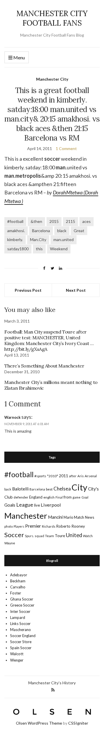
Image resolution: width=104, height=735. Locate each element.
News (89, 517)
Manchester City (52, 79)
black (61, 230)
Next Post (76, 290)
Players (19, 526)
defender (21, 497)
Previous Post (28, 290)
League (24, 504)
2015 (54, 221)
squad (39, 536)
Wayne (9, 543)
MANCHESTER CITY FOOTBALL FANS (52, 18)
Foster (15, 593)
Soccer (14, 535)
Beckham (17, 581)
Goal (84, 497)
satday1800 (18, 248)
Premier (33, 525)
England (35, 497)
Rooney (78, 526)
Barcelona (41, 230)
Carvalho (17, 587)
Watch (88, 536)
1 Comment (66, 148)
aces (86, 221)
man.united (63, 239)
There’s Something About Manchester (44, 366)
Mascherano (20, 629)
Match (79, 517)
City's (93, 488)
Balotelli (20, 488)
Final (59, 497)
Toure (60, 535)
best (49, 489)
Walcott (16, 653)
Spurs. (29, 536)
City (79, 487)
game (77, 497)
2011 (63, 475)
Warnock (12, 417)
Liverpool (51, 504)
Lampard (17, 617)
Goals (9, 504)
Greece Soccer (22, 605)
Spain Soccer (20, 647)
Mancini (55, 517)
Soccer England (23, 635)
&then (36, 221)
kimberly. (15, 239)
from (68, 497)
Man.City (38, 239)
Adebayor (18, 575)
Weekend (59, 248)
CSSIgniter (78, 723)
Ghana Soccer (21, 599)
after (73, 476)
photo (8, 526)
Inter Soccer (20, 611)
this (39, 248)
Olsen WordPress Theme (39, 723)
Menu (18, 57)
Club (8, 497)
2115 (70, 221)
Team (49, 536)
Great (79, 230)
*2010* (52, 476)
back (7, 489)
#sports (40, 476)
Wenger (16, 660)
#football (15, 221)
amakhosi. (16, 230)
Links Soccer (20, 623)
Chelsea (62, 489)
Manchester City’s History (52, 682)
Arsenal (91, 476)
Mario (68, 517)
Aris (80, 476)
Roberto (63, 526)
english (49, 497)
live (37, 505)
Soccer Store (20, 641)
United (74, 535)
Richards (48, 526)
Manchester (25, 515)
